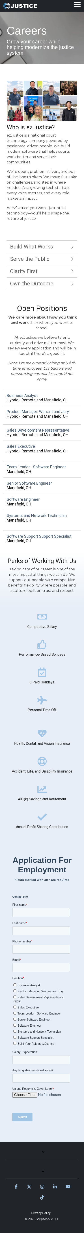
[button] (77, 4)
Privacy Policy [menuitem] (41, 1213)
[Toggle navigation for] (42, 1154)
